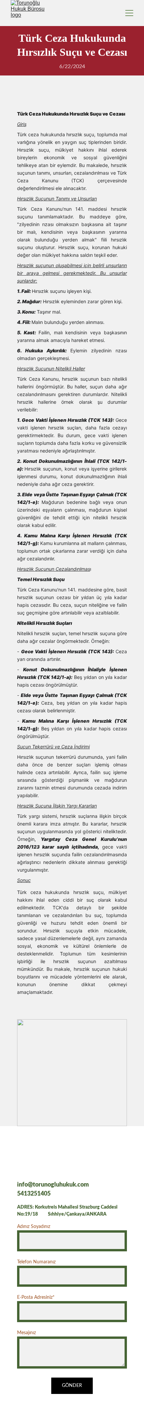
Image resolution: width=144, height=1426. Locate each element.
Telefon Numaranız (36, 1262)
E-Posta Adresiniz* (36, 1297)
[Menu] (129, 13)
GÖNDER (72, 1385)
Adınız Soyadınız (33, 1226)
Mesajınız (26, 1332)
